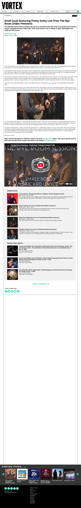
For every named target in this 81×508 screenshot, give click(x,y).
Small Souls (57, 67)
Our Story (33, 491)
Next (78, 474)
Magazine (32, 501)
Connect (32, 500)
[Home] (12, 9)
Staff (31, 492)
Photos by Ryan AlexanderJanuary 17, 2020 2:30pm (45, 249)
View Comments (40, 284)
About (31, 489)
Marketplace (54, 11)
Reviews (16, 11)
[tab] (23, 467)
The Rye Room (47, 139)
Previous (3, 474)
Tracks (7, 15)
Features (4, 11)
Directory (40, 11)
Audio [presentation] (24, 467)
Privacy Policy (33, 488)
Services (32, 497)
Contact (32, 498)
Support (32, 503)
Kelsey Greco (10, 34)
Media (28, 11)
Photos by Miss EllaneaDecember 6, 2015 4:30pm (45, 272)
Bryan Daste (40, 67)
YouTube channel (50, 140)
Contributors (33, 494)
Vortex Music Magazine (10, 492)
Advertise (32, 495)
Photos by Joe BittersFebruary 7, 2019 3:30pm (46, 260)
